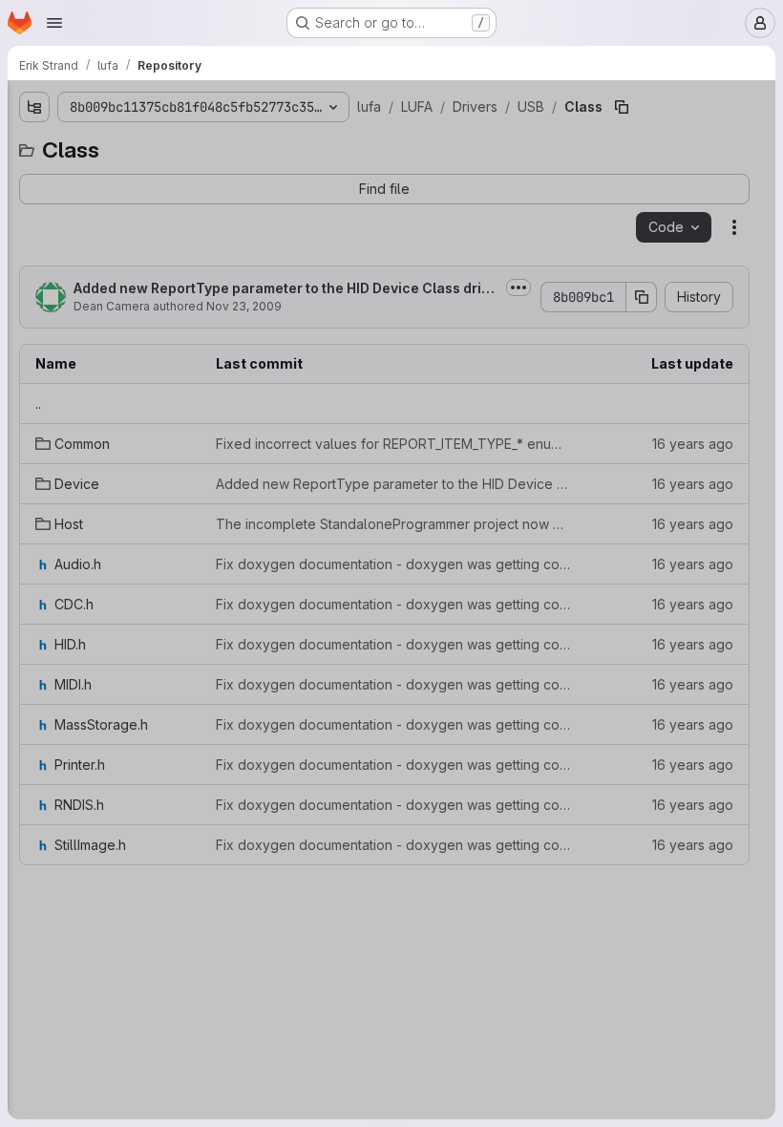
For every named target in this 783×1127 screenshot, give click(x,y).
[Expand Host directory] (83, 575)
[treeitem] (146, 178)
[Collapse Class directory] (67, 484)
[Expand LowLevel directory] (67, 881)
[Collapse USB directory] (52, 453)
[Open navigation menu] (54, 23)
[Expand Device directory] (83, 545)
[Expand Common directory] (37, 270)
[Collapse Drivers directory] (37, 331)
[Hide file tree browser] (22, 107)
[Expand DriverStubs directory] (37, 300)
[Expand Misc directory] (52, 392)
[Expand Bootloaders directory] (22, 178)
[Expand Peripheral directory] (52, 423)
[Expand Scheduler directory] (37, 973)
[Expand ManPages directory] (37, 942)
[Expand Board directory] (52, 362)
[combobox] (144, 144)
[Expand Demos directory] (22, 209)
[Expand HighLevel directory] (67, 851)
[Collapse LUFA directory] (22, 239)
